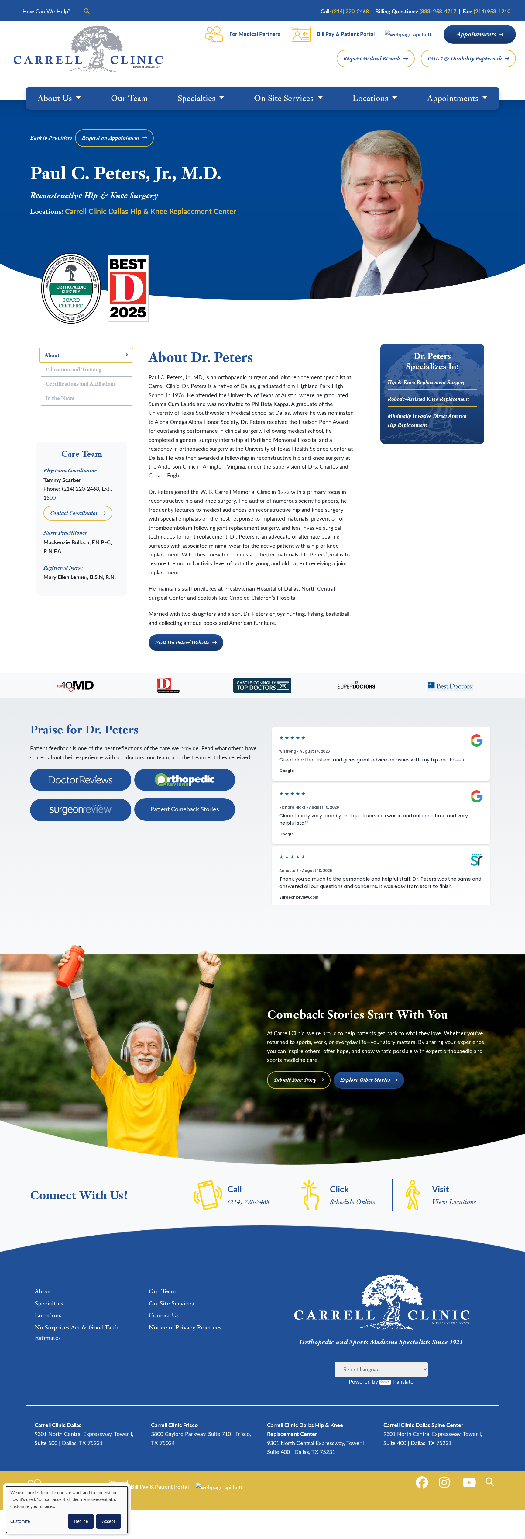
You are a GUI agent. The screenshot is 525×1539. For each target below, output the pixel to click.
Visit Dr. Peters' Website (182, 642)
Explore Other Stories (365, 1079)
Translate (402, 1381)
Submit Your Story (295, 1079)
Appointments (476, 34)
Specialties (197, 98)
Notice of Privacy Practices (185, 1327)
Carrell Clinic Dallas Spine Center (423, 1425)
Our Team (129, 98)
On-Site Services (284, 98)
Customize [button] (20, 1521)
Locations (371, 98)
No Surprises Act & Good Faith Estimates (76, 1332)
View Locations (454, 1201)
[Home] (88, 49)
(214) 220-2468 (248, 1201)
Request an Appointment (110, 137)
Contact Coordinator (74, 513)
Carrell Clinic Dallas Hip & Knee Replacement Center (150, 211)
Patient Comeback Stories (184, 809)
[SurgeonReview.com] (80, 810)
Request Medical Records (371, 58)
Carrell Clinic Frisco (174, 1425)
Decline (81, 1521)
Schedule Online (352, 1201)
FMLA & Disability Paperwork (464, 58)
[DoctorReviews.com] (80, 780)
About (43, 1291)
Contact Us (164, 1315)
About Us (56, 98)
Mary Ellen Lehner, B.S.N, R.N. (79, 577)
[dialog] (67, 1509)
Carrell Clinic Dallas (58, 1425)
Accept (108, 1521)
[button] (491, 1481)
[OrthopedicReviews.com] (184, 780)
